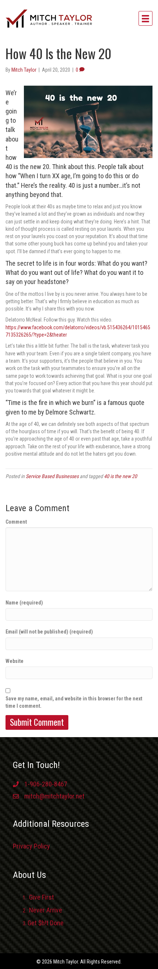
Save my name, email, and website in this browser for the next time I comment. (74, 702)
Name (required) (24, 603)
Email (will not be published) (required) (49, 632)
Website (15, 661)
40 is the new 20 (120, 476)
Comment (16, 522)
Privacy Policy (31, 846)
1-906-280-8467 (45, 784)
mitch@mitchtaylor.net (54, 796)
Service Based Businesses (52, 476)
